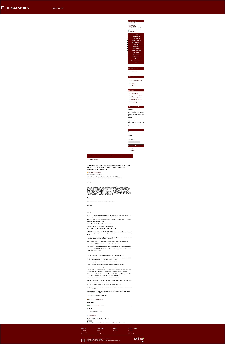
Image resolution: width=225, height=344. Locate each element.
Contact (82, 333)
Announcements (117, 155)
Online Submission (136, 48)
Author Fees (136, 58)
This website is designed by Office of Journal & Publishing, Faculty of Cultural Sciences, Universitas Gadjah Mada (103, 340)
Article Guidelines (136, 38)
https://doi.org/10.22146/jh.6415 (94, 172)
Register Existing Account (136, 60)
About (93, 155)
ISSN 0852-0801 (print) (98, 339)
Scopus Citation (134, 81)
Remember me (132, 139)
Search (124, 155)
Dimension (133, 83)
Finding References (132, 26)
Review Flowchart (134, 101)
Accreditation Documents (135, 102)
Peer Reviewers (136, 46)
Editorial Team (83, 330)
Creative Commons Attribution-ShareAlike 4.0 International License (111, 322)
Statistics (114, 333)
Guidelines (99, 330)
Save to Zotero (133, 31)
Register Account (100, 333)
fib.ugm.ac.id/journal (94, 341)
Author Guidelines (134, 93)
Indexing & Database (136, 56)
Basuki (97, 159)
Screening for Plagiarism (136, 50)
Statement (130, 330)
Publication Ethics (131, 333)
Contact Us (136, 62)
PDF (88, 208)
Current (97, 155)
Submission (99, 332)
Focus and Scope (136, 34)
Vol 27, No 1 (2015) (93, 159)
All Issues (114, 332)
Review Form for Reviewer (136, 97)
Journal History (84, 332)
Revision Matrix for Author (136, 99)
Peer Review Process (136, 42)
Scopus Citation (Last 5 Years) (136, 80)
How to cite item (132, 25)
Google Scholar (133, 85)
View (132, 148)
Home (91, 155)
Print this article (132, 22)
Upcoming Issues (101, 156)
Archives (106, 155)
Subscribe (132, 150)
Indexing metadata (132, 24)
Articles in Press (134, 71)
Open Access (130, 332)
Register (131, 155)
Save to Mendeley (133, 30)
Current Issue (115, 330)
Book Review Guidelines (136, 40)
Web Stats (142, 342)
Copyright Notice (136, 52)
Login (127, 155)
